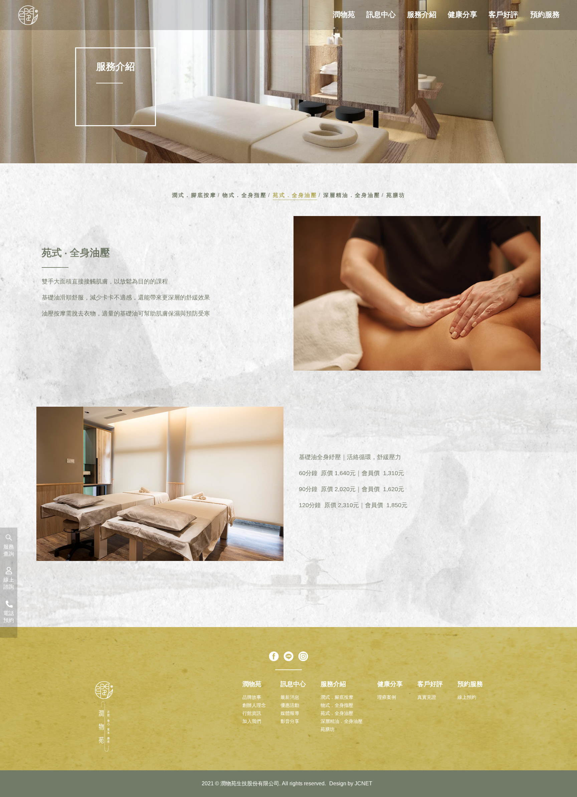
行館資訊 (251, 713)
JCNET (363, 783)
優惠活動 (289, 705)
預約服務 (545, 14)
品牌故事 (251, 697)
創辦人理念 (254, 705)
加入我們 (251, 721)
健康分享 (462, 14)
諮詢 (8, 583)
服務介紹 (421, 14)
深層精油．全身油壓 (351, 195)
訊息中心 (381, 14)
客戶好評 (503, 14)
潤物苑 (344, 14)
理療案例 (386, 697)
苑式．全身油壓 (295, 195)
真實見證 (426, 697)
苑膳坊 (395, 195)
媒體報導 (289, 713)
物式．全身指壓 (244, 195)
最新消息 (289, 697)
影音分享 (289, 721)
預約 (8, 616)
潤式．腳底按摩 (194, 195)
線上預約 (466, 697)
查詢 (8, 550)
